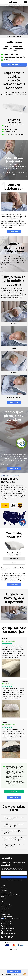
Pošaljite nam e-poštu (9, 933)
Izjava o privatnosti (6, 906)
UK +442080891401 (8, 926)
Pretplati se (14, 877)
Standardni (14, 558)
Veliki (14, 563)
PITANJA (3, 897)
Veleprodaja (4, 888)
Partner (3, 912)
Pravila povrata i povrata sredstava (10, 895)
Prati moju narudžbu (6, 893)
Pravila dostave (5, 908)
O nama (3, 910)
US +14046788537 (8, 923)
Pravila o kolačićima (6, 916)
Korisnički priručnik (6, 914)
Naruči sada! (14, 65)
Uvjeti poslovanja (5, 904)
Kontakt (3, 899)
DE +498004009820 (9, 928)
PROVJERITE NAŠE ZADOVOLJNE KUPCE (14, 173)
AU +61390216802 (8, 930)
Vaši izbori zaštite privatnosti (12, 918)
